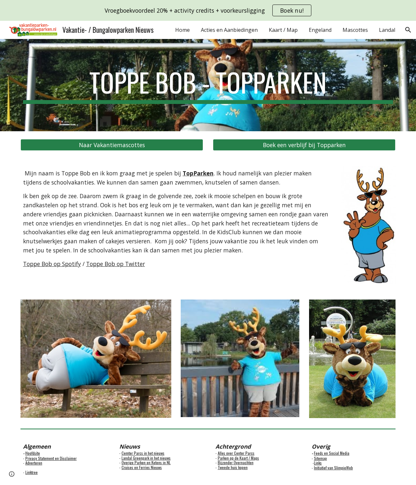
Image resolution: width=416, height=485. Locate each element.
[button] (408, 30)
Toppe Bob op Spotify (52, 264)
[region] (208, 10)
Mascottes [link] (355, 29)
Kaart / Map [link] (283, 29)
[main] (208, 85)
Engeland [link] (320, 29)
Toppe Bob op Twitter (115, 264)
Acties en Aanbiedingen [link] (229, 29)
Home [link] (182, 29)
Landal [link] (387, 29)
